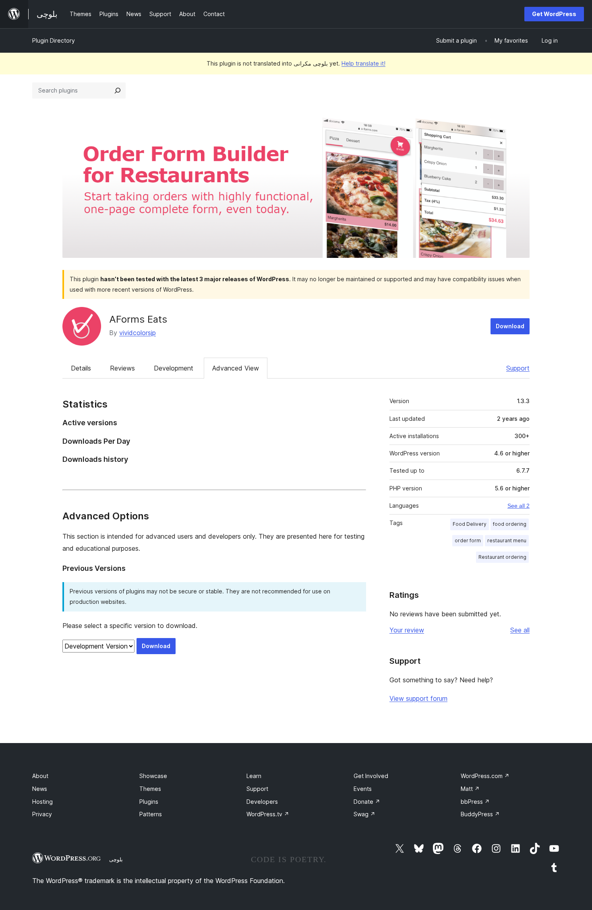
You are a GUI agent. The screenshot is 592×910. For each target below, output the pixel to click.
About (40, 775)
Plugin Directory (53, 40)
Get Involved (371, 775)
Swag (364, 814)
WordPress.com (485, 775)
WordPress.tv (267, 814)
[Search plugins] (118, 90)
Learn (253, 775)
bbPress (475, 801)
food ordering (509, 524)
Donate (367, 801)
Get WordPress (554, 13)
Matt (470, 788)
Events (363, 788)
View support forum (418, 698)
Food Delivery (469, 524)
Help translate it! (363, 63)
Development (173, 368)
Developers (262, 801)
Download (510, 326)
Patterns (150, 814)
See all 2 (518, 505)
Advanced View (235, 368)
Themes (150, 788)
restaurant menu (506, 540)
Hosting (42, 801)
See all (520, 630)
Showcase (153, 775)
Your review (406, 630)
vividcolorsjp (137, 333)
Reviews (122, 368)
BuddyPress (480, 814)
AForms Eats (138, 319)
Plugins (148, 801)
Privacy (42, 814)
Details (81, 368)
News (39, 788)
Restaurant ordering (502, 557)
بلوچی (116, 859)
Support (518, 368)
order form (468, 540)
